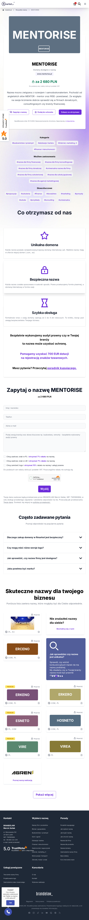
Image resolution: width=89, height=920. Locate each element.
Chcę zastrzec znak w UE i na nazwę (31, 461)
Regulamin (29, 901)
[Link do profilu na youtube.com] (47, 913)
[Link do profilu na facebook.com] (29, 913)
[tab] (52, 676)
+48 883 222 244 (12, 840)
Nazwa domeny (65, 848)
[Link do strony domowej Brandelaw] (44, 894)
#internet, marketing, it (67, 143)
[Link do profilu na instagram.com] (34, 913)
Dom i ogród (36, 837)
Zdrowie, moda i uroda (39, 860)
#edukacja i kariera (46, 143)
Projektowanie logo (9, 878)
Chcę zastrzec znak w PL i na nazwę (30, 456)
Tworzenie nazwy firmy (11, 874)
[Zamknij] (19, 887)
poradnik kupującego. (62, 368)
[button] (44, 49)
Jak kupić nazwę (65, 833)
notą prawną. (70, 121)
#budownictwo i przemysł (23, 143)
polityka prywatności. (41, 502)
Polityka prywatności (53, 901)
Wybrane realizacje (38, 882)
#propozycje (11, 194)
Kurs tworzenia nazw (67, 860)
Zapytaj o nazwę (20, 112)
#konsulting (49, 200)
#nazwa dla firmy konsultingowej (58, 162)
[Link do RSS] (60, 913)
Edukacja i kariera (38, 840)
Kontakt (34, 878)
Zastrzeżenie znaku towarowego (14, 882)
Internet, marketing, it (39, 852)
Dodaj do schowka (45, 112)
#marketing (65, 194)
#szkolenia (25, 194)
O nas (34, 874)
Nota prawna (40, 901)
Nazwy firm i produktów (40, 825)
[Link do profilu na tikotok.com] (38, 913)
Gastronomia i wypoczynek (41, 848)
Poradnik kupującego (67, 825)
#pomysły (79, 194)
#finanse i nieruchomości (44, 149)
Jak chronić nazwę (66, 837)
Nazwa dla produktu (67, 844)
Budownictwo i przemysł (40, 833)
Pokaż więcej (44, 794)
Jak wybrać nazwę (66, 829)
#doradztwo (51, 194)
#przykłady (35, 200)
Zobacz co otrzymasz (70, 112)
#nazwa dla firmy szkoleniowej (30, 175)
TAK (10, 903)
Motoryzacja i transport (39, 856)
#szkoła (22, 200)
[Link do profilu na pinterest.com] (55, 913)
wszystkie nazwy (21, 10)
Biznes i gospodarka (38, 829)
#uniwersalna (64, 200)
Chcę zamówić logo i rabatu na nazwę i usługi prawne (35, 465)
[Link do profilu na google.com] (51, 913)
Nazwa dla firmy (65, 840)
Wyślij (44, 488)
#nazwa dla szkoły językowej (60, 175)
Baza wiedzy (64, 856)
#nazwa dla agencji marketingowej (44, 181)
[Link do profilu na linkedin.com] (42, 913)
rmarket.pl (8, 10)
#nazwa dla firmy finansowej (28, 162)
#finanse (38, 194)
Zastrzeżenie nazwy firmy (68, 852)
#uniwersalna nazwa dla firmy (58, 168)
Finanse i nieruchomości (40, 844)
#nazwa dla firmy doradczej (30, 168)
